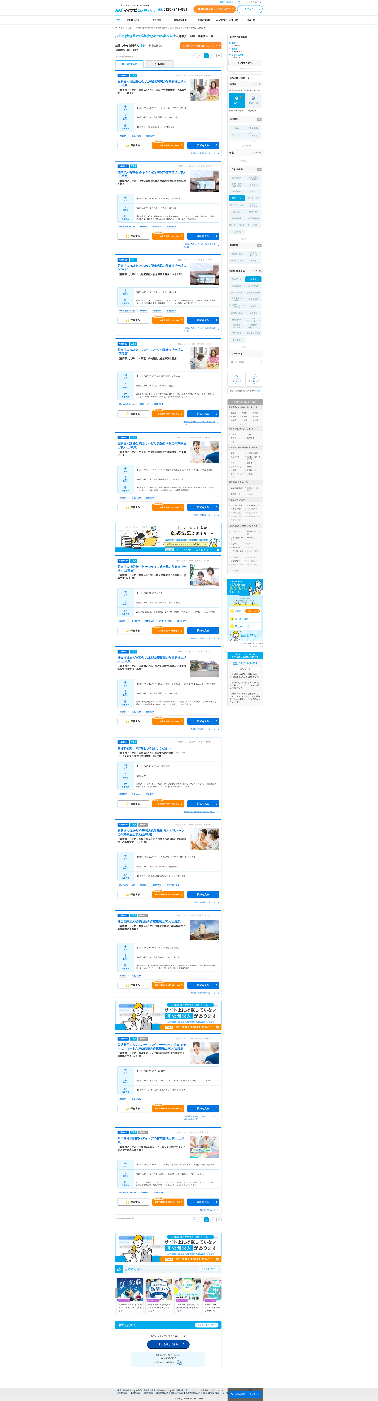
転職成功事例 (180, 20)
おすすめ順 (131, 64)
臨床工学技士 (177, 1393)
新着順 (161, 64)
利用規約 (204, 1390)
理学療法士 (122, 1393)
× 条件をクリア (245, 68)
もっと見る (243, 146)
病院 (237, 128)
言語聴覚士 (148, 1393)
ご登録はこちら (251, 611)
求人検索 (156, 20)
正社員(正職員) (236, 254)
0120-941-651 (173, 9)
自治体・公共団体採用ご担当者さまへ (152, 1390)
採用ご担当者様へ (228, 2)
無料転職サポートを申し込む (214, 9)
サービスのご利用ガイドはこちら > (251, 643)
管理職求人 (237, 178)
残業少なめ (237, 198)
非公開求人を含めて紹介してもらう (200, 45)
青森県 (177, 28)
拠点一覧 (251, 20)
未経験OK (236, 191)
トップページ (118, 20)
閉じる (243, 239)
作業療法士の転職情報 (144, 28)
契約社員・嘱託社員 (253, 254)
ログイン (249, 9)
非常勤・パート (236, 261)
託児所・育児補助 (253, 205)
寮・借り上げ (253, 198)
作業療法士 (135, 1393)
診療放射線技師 (193, 1393)
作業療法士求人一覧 (164, 28)
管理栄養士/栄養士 (211, 1393)
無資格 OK (253, 212)
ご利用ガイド (133, 20)
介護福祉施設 (253, 128)
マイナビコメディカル (124, 28)
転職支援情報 (204, 20)
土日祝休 (237, 212)
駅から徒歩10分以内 (237, 185)
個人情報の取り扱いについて (184, 1390)
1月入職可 (236, 232)
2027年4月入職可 (236, 225)
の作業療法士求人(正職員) (150, 921)
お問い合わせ (217, 1390)
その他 (253, 261)
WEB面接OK (253, 218)
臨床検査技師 (162, 1393)
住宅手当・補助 (236, 205)
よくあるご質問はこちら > (254, 646)
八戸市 (185, 28)
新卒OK (253, 191)
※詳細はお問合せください (144, 748)
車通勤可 (253, 185)
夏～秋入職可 (253, 225)
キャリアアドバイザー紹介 (227, 20)
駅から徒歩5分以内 (253, 178)
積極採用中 (237, 218)
